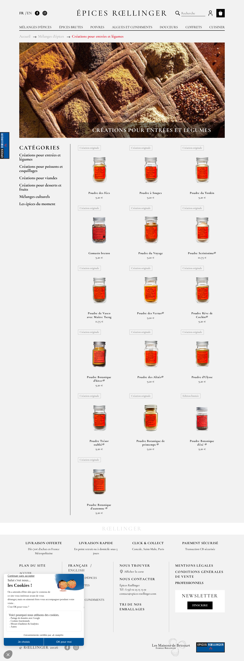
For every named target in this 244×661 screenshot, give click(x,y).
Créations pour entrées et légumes (40, 157)
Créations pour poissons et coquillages (41, 168)
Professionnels (189, 583)
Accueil (25, 573)
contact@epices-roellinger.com (138, 594)
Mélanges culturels (34, 196)
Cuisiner (217, 27)
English (76, 570)
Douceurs (169, 27)
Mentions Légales (194, 565)
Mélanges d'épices (35, 27)
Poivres (97, 27)
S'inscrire (200, 605)
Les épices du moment (37, 203)
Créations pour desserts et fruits (40, 187)
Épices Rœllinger (122, 13)
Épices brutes (71, 27)
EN (29, 13)
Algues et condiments (132, 27)
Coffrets (193, 27)
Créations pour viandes (38, 177)
